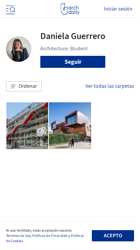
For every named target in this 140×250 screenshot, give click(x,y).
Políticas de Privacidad (50, 235)
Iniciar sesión (118, 9)
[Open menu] (9, 9)
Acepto (113, 236)
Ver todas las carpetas (109, 86)
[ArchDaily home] (70, 9)
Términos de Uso (18, 235)
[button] (24, 86)
